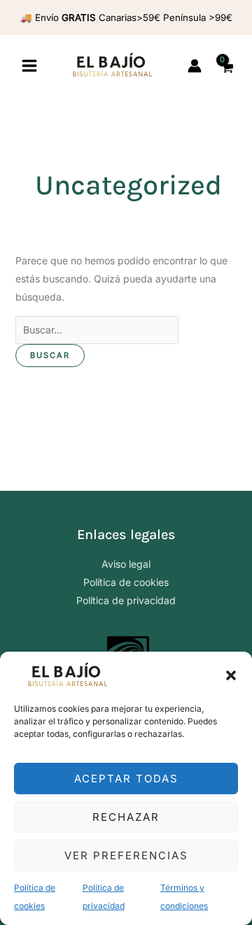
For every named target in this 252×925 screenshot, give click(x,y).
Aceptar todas (126, 778)
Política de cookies (126, 582)
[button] (231, 675)
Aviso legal (126, 564)
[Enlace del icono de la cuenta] (195, 66)
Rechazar (126, 817)
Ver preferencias (126, 855)
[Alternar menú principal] (29, 66)
